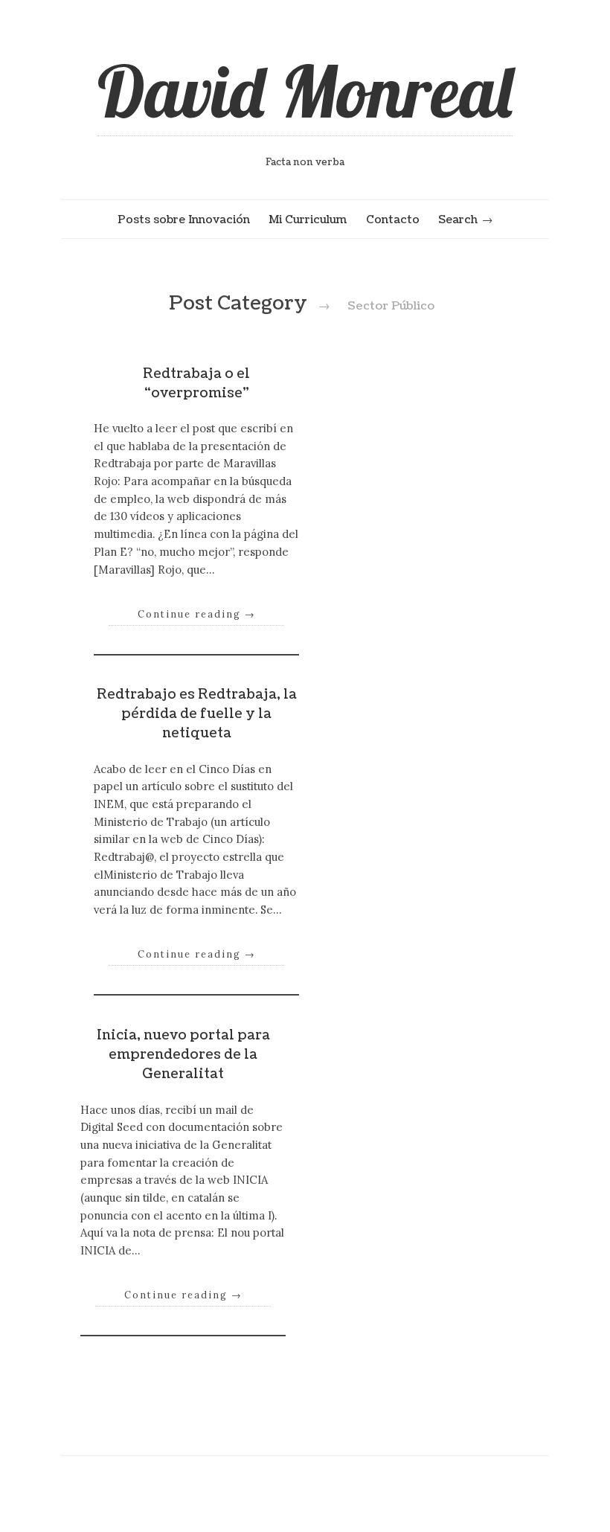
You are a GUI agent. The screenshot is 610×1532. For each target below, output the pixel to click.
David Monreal (305, 90)
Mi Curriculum (308, 219)
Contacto (393, 219)
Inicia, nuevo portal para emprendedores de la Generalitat (183, 1055)
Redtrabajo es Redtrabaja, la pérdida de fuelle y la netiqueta (197, 714)
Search (458, 219)
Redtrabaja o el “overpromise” (196, 384)
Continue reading (197, 614)
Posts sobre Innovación (184, 219)
